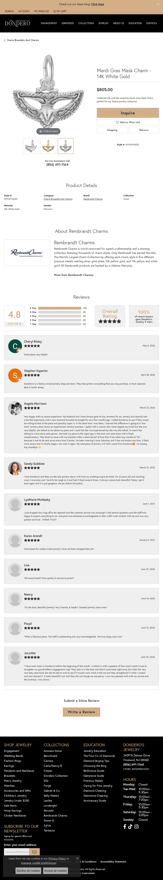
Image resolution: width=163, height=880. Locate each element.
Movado (49, 810)
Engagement (49, 23)
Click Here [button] (97, 4)
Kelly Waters (51, 795)
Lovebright (50, 805)
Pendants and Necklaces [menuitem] (19, 771)
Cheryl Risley (33, 341)
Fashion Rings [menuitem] (12, 761)
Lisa (26, 565)
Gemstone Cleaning (95, 795)
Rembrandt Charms (93, 198)
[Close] (158, 4)
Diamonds (68, 23)
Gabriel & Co (52, 790)
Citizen (48, 771)
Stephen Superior (36, 371)
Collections (86, 23)
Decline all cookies (28, 870)
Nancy (28, 594)
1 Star (33, 324)
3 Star (33, 316)
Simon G (49, 820)
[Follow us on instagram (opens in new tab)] (136, 826)
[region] (48, 91)
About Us (118, 23)
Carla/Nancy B (53, 766)
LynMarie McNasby (37, 500)
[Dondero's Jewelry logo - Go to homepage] (18, 23)
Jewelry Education (94, 751)
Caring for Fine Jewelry (97, 785)
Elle (46, 781)
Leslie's (48, 800)
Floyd (28, 624)
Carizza (48, 761)
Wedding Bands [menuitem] (13, 756)
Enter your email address (20, 845)
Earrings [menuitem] (9, 766)
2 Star (33, 320)
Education (135, 23)
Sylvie (47, 825)
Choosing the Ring (94, 766)
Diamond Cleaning (94, 790)
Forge (47, 785)
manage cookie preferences (38, 862)
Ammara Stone (53, 751)
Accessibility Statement (113, 861)
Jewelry (103, 23)
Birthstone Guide (93, 771)
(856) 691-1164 (57, 164)
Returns (143, 130)
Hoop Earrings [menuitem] (13, 810)
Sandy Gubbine (34, 464)
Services (151, 23)
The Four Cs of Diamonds (99, 756)
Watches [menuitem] (9, 785)
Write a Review (81, 711)
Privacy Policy (57, 858)
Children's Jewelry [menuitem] (15, 795)
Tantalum (49, 830)
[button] (9, 11)
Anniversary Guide (94, 800)
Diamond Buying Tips (96, 761)
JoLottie (30, 653)
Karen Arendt (33, 536)
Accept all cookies (55, 870)
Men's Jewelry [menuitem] (12, 781)
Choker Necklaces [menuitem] (15, 815)
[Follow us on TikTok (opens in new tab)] (130, 826)
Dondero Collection (56, 776)
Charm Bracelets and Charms (23, 40)
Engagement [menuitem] (11, 751)
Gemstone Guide (93, 776)
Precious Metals (93, 781)
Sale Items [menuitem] (10, 805)
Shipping (112, 130)
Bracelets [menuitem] (9, 776)
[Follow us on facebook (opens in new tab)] (124, 826)
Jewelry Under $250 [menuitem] (16, 800)
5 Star (33, 308)
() (85, 308)
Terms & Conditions (85, 861)
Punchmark (88, 873)
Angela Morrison (35, 403)
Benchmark (50, 756)
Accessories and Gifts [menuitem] (17, 790)
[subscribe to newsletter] (34, 852)
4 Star (33, 312)
